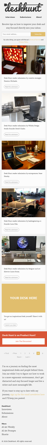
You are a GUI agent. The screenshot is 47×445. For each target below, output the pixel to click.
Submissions (25, 17)
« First (6, 353)
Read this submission (11, 87)
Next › (19, 357)
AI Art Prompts (9, 430)
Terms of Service (35, 40)
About (39, 17)
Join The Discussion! (24, 341)
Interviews (10, 17)
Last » (27, 357)
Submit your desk (10, 325)
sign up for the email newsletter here (27, 394)
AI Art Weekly (8, 427)
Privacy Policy (23, 42)
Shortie (5, 434)
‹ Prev (14, 353)
